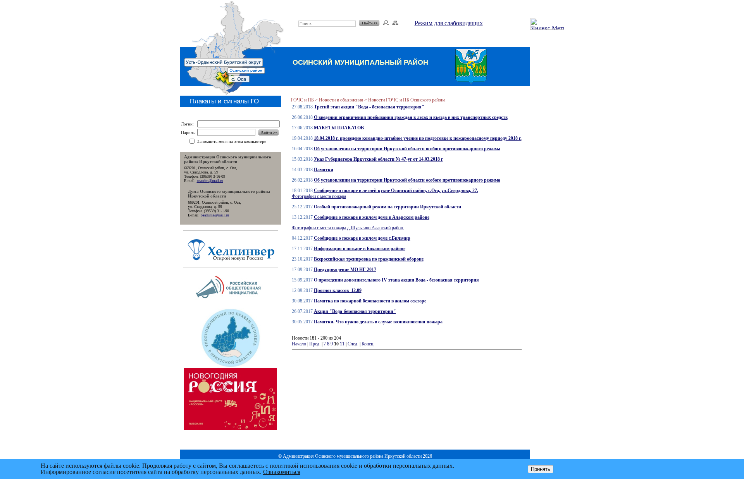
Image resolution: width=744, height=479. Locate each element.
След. (353, 344)
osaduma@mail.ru (215, 215)
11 (342, 344)
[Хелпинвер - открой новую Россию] (230, 266)
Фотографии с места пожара (319, 196)
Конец (367, 344)
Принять (540, 469)
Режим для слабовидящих (449, 23)
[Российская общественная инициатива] (230, 305)
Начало (299, 344)
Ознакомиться (281, 472)
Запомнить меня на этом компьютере (231, 141)
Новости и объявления (341, 100)
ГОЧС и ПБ (302, 100)
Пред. (314, 344)
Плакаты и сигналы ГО (224, 101)
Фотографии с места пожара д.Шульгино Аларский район (348, 227)
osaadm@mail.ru (210, 181)
